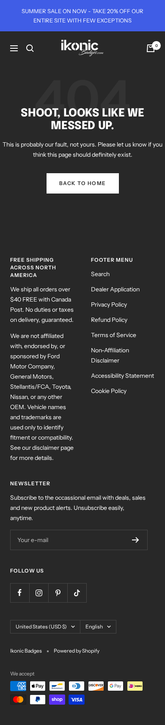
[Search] (30, 48)
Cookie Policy (108, 391)
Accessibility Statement (122, 375)
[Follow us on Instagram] (38, 592)
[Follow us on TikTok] (76, 592)
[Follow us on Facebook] (19, 592)
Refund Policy (109, 320)
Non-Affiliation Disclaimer (110, 355)
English (94, 626)
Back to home (82, 183)
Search (100, 274)
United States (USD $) (41, 626)
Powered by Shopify (76, 651)
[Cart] (150, 48)
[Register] (135, 540)
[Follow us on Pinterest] (57, 592)
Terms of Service (113, 335)
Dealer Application (115, 289)
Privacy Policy (109, 304)
